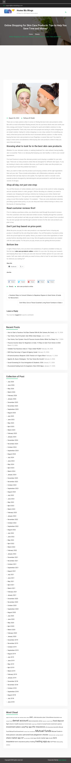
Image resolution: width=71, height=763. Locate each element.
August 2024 (12, 454)
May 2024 (11, 464)
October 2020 (12, 605)
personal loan (28, 735)
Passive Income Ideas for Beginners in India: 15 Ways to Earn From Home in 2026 (34, 343)
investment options (56, 724)
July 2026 (11, 382)
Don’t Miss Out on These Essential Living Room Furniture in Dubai (40, 303)
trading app (41, 741)
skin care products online (25, 286)
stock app (33, 738)
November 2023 (13, 481)
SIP (22, 738)
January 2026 (12, 399)
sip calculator (27, 738)
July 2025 (11, 416)
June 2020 (11, 619)
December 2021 (13, 557)
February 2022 (12, 550)
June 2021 (11, 578)
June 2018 (11, 702)
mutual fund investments (29, 731)
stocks (51, 738)
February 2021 (12, 592)
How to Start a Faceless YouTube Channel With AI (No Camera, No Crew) (31, 332)
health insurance (19, 724)
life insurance (38, 727)
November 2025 (13, 406)
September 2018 (13, 691)
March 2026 (11, 392)
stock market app (42, 738)
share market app (13, 738)
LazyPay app (26, 727)
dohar (40, 721)
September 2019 (13, 650)
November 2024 (13, 444)
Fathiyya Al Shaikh (29, 118)
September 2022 (13, 526)
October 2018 (12, 688)
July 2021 (11, 574)
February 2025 (12, 433)
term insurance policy (22, 742)
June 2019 (11, 660)
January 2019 (12, 678)
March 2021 (11, 588)
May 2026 (11, 389)
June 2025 (11, 419)
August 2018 (12, 695)
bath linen (17, 717)
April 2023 (11, 506)
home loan (28, 724)
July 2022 (11, 533)
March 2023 (11, 509)
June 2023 (11, 499)
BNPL (31, 717)
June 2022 (11, 537)
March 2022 (11, 547)
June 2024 (11, 461)
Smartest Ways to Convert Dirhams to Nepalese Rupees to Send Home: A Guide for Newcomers (34, 296)
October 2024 (12, 447)
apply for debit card (10, 717)
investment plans (13, 727)
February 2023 (12, 512)
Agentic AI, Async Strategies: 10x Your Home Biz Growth (26, 359)
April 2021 (11, 585)
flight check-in (10, 724)
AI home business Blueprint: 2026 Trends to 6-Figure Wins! (27, 356)
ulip (48, 742)
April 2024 (11, 468)
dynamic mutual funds (48, 721)
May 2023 (11, 502)
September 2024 (13, 450)
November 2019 (13, 643)
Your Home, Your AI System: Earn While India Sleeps (24, 336)
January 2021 (12, 595)
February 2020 (12, 633)
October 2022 (12, 523)
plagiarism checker (41, 735)
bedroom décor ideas (24, 717)
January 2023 (12, 516)
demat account (20, 720)
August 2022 (12, 530)
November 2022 (13, 519)
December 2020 (13, 599)
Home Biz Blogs (25, 10)
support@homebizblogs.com (14, 5)
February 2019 (12, 674)
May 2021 (11, 581)
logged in (18, 315)
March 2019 (11, 671)
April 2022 (11, 543)
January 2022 (12, 554)
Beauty (11, 286)
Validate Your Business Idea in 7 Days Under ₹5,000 (24, 349)
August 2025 (12, 413)
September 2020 (13, 609)
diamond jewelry (33, 721)
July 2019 (11, 657)
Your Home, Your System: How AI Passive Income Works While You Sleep (31, 339)
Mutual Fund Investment (16, 731)
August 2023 (12, 492)
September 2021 (13, 568)
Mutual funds (43, 731)
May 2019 (11, 664)
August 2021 (12, 571)
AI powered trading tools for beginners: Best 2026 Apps (26, 366)
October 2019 (12, 647)
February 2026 (12, 395)
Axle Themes (62, 760)
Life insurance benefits (52, 727)
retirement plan (52, 735)
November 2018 (13, 685)
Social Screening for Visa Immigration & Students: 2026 (25, 362)
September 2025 (13, 409)
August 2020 (12, 612)
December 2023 (13, 478)
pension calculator (16, 735)
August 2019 (12, 654)
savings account (59, 735)
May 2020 (11, 623)
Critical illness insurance (53, 717)
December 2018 (13, 681)
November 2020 (13, 602)
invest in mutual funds (43, 724)
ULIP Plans (53, 741)
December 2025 (13, 402)
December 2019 (13, 640)
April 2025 (11, 426)
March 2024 (11, 471)
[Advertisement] (35, 59)
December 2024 (13, 440)
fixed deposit (58, 721)
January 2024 (12, 475)
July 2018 (11, 698)
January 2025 (12, 437)
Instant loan (34, 724)
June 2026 (11, 385)
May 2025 (11, 423)
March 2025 (11, 430)
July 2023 (11, 495)
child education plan (39, 717)
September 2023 (13, 488)
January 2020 (12, 636)
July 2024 (11, 457)
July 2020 (11, 616)
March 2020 (11, 630)
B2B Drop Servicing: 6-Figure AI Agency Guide (22, 352)
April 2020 (11, 626)
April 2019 (11, 667)
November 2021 (13, 561)
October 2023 (12, 485)
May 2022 (11, 540)
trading (32, 742)
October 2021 (12, 564)
